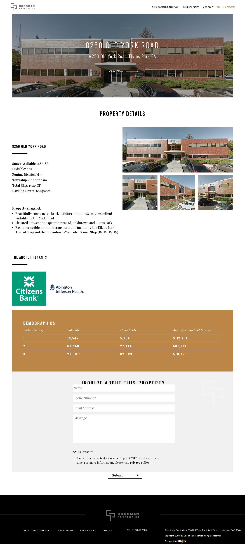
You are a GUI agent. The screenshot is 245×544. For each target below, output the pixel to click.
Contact (208, 7)
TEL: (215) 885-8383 (137, 530)
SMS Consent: (83, 452)
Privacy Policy (88, 530)
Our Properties (190, 7)
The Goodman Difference (165, 7)
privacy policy (139, 462)
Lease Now (115, 71)
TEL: (226, 7)
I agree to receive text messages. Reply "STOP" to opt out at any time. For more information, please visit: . (118, 460)
